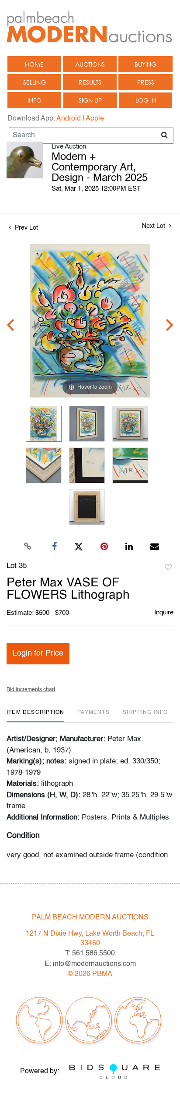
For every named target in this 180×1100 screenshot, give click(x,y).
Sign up (90, 100)
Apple (95, 118)
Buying (145, 64)
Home (34, 64)
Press (145, 82)
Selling (34, 82)
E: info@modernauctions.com (90, 964)
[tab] (35, 716)
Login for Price (38, 653)
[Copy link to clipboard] (28, 547)
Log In (145, 100)
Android (68, 118)
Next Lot (154, 226)
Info (35, 100)
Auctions (90, 64)
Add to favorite (168, 568)
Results (90, 82)
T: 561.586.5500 (90, 953)
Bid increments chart (31, 689)
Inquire (163, 612)
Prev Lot (25, 228)
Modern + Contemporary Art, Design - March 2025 (100, 168)
